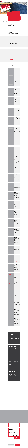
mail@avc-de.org (16, 442)
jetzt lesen (11, 59)
